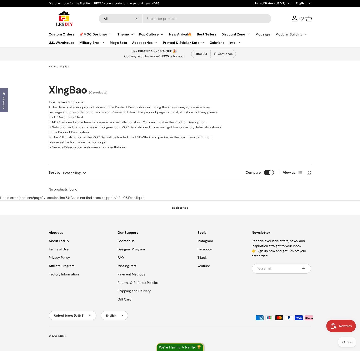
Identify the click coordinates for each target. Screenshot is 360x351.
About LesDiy (59, 241)
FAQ (121, 257)
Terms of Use (59, 249)
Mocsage (262, 34)
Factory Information (64, 274)
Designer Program (131, 249)
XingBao (64, 66)
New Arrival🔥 (180, 34)
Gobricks (217, 42)
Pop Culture (149, 34)
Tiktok (202, 257)
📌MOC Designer (93, 34)
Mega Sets (118, 42)
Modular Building (288, 34)
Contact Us (126, 241)
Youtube (204, 266)
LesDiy (62, 335)
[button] (308, 18)
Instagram (205, 241)
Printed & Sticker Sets (181, 42)
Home (52, 66)
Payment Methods (131, 274)
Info (232, 42)
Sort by (55, 172)
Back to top (180, 208)
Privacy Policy (59, 257)
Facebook (205, 249)
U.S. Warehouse (61, 42)
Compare (253, 172)
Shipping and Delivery (134, 291)
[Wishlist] (301, 18)
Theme (123, 34)
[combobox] (185, 18)
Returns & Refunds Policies (138, 282)
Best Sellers (206, 34)
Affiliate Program (61, 266)
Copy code (225, 54)
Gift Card (124, 299)
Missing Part (127, 266)
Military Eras (89, 42)
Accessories (142, 42)
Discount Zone (233, 34)
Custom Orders (61, 34)
